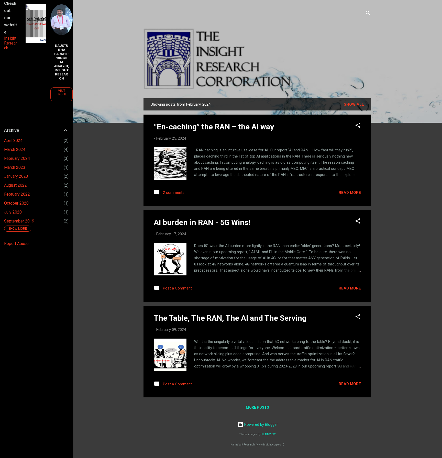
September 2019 (19, 221)
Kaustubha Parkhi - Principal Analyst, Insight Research (61, 61)
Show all (354, 104)
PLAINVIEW (268, 434)
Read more (350, 192)
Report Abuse (16, 243)
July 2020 (13, 212)
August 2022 (15, 185)
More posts (257, 407)
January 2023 (16, 176)
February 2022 (17, 194)
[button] (358, 126)
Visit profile (62, 94)
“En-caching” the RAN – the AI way (214, 126)
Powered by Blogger (260, 424)
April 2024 (13, 140)
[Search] (368, 14)
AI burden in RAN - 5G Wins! (202, 222)
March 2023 (14, 167)
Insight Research (10, 43)
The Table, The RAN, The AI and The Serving (230, 318)
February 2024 (17, 158)
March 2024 (14, 149)
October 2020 (16, 203)
